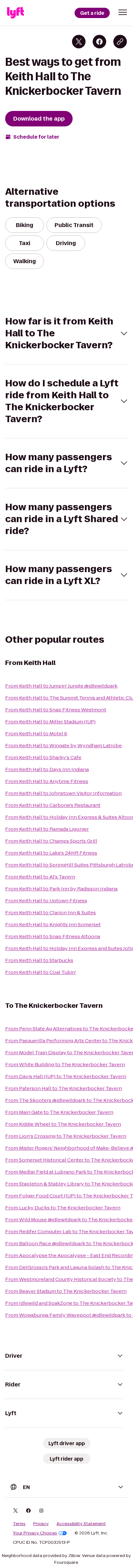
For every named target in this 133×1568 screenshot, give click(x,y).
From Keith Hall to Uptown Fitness (46, 900)
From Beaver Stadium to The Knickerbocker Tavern (66, 1291)
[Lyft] (15, 13)
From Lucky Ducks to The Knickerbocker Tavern (62, 1207)
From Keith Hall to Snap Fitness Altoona (52, 936)
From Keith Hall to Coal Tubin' (40, 972)
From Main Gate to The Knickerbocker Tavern (59, 1112)
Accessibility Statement (81, 1524)
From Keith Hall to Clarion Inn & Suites (50, 912)
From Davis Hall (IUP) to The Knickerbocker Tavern (65, 1076)
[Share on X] (79, 41)
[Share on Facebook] (99, 41)
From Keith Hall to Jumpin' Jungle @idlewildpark (61, 685)
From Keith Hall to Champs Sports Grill (51, 841)
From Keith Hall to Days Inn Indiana (47, 769)
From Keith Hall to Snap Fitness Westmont (55, 709)
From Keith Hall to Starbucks (39, 960)
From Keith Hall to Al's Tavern (40, 876)
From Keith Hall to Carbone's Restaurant (52, 805)
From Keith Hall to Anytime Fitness (46, 781)
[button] (123, 12)
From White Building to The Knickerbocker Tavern (65, 1064)
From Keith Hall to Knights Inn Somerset (53, 924)
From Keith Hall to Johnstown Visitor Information (63, 793)
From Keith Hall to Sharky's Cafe (43, 757)
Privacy (41, 1524)
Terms (19, 1524)
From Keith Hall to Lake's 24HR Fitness (51, 852)
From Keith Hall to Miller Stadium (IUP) (50, 721)
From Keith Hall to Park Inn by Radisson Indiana (61, 888)
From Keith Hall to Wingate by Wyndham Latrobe (63, 745)
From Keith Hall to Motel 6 (36, 733)
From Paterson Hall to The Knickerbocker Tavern (63, 1088)
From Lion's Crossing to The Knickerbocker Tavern (65, 1136)
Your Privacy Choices (35, 1533)
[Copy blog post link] (120, 41)
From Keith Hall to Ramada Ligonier (47, 829)
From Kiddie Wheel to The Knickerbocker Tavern (63, 1124)
